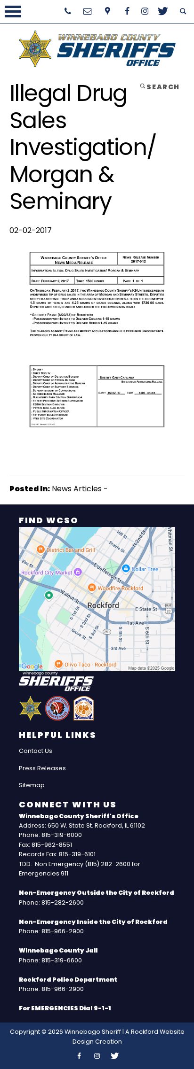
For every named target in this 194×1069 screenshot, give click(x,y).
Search (162, 87)
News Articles (77, 488)
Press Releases (42, 768)
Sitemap (32, 785)
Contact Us (35, 751)
